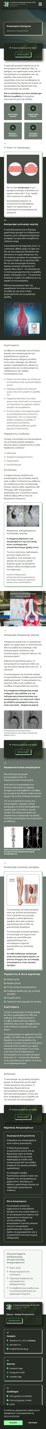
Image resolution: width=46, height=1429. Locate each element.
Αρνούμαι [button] (32, 1422)
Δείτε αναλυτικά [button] (11, 1416)
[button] (23, 595)
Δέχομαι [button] (13, 1422)
